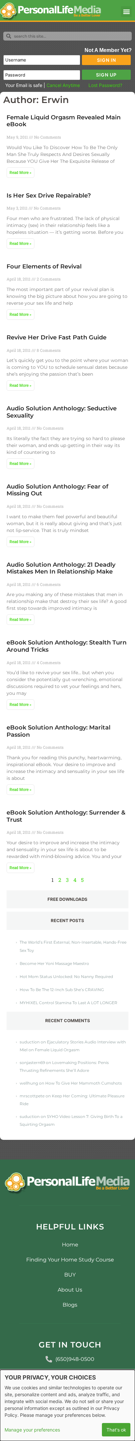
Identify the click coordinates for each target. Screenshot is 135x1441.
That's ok (116, 1429)
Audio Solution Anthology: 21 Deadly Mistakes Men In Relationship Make (61, 568)
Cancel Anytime (63, 85)
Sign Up (106, 74)
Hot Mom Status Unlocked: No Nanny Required (66, 976)
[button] (126, 11)
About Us (70, 1290)
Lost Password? (105, 85)
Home (70, 1245)
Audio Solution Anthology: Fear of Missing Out (57, 490)
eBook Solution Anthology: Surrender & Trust (66, 816)
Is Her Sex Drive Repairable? (49, 195)
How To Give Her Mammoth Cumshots (83, 1083)
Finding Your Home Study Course (70, 1260)
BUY (70, 1275)
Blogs (70, 1305)
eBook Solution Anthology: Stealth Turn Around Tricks (66, 646)
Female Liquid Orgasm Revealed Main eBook (64, 121)
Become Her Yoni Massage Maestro (54, 963)
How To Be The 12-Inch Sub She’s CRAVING (62, 989)
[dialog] (67, 1405)
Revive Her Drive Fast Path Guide (56, 337)
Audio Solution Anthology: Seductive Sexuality (62, 412)
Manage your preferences (32, 1429)
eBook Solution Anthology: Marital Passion (58, 731)
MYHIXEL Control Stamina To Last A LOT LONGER (68, 1002)
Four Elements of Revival (44, 266)
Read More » (20, 172)
